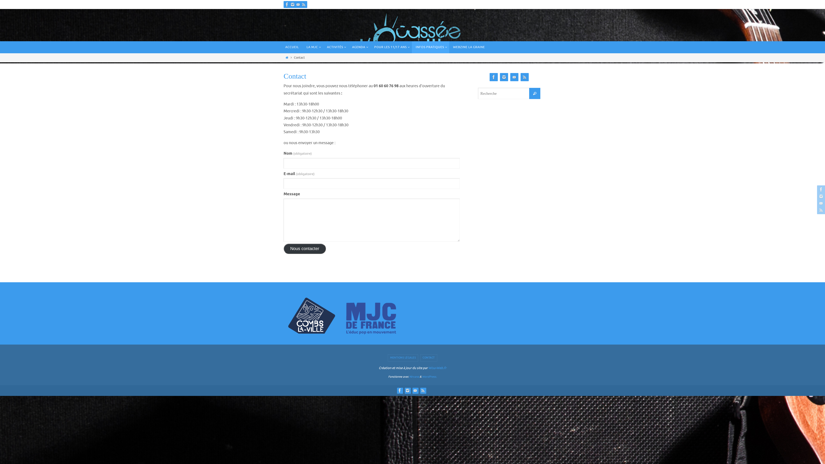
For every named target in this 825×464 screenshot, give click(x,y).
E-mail (299, 174)
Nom (298, 153)
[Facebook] (287, 4)
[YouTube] (298, 4)
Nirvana (414, 377)
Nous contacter (304, 248)
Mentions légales (403, 357)
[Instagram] (292, 4)
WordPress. (429, 377)
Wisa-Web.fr (437, 368)
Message (292, 194)
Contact (429, 357)
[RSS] (303, 4)
